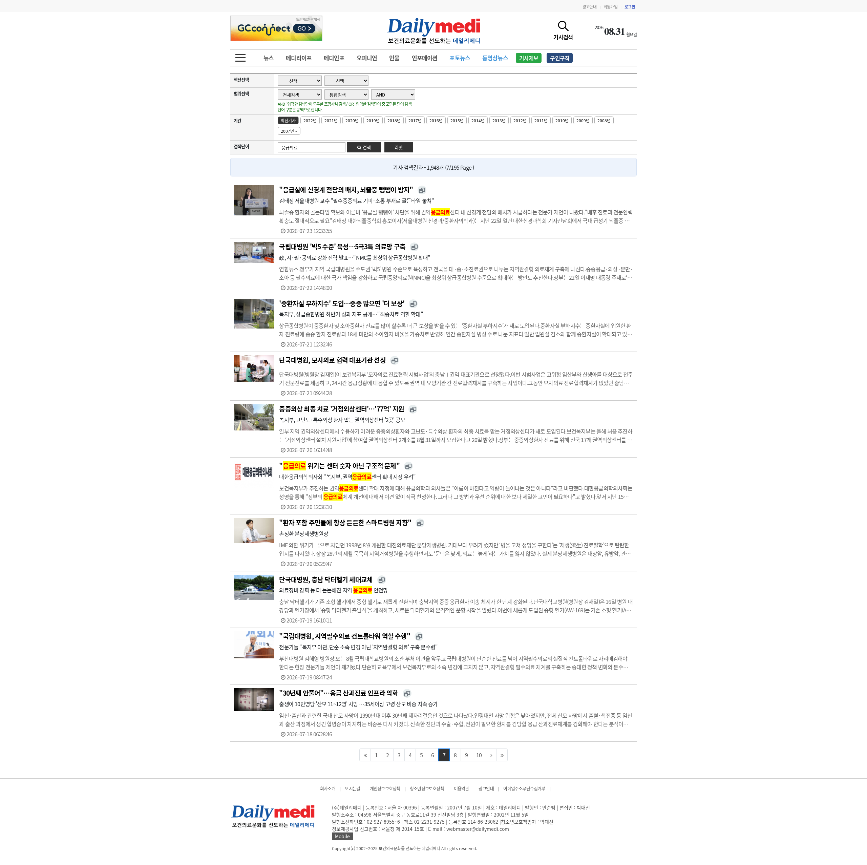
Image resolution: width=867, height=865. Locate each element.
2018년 (394, 121)
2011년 (541, 121)
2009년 (583, 121)
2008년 (604, 121)
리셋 (399, 147)
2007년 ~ (289, 131)
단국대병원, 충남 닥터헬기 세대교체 (326, 579)
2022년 (310, 121)
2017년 (415, 121)
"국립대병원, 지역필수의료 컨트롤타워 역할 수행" (344, 636)
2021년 (331, 121)
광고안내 (589, 7)
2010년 (562, 121)
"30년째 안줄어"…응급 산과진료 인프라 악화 (338, 693)
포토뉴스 (459, 58)
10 (479, 755)
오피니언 (367, 58)
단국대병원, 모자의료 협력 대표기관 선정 (332, 360)
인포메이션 (425, 58)
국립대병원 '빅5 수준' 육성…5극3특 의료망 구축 (342, 246)
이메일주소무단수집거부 (524, 788)
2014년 (478, 121)
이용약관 (461, 788)
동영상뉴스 (495, 58)
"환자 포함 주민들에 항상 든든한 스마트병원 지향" (345, 522)
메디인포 (334, 58)
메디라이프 (299, 58)
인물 (394, 58)
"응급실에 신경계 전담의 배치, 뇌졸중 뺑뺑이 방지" (346, 189)
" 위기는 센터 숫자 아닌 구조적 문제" (339, 465)
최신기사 (288, 121)
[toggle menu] (240, 55)
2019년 (373, 121)
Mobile (342, 836)
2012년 (520, 121)
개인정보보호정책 (385, 788)
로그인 (630, 7)
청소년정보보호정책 (427, 788)
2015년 (457, 121)
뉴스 (268, 58)
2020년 (352, 121)
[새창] (422, 190)
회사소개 (327, 788)
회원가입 (610, 7)
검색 (366, 147)
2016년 (436, 121)
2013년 (499, 121)
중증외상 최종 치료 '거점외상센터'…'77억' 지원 (341, 409)
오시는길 (352, 788)
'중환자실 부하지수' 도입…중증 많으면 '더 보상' (341, 303)
